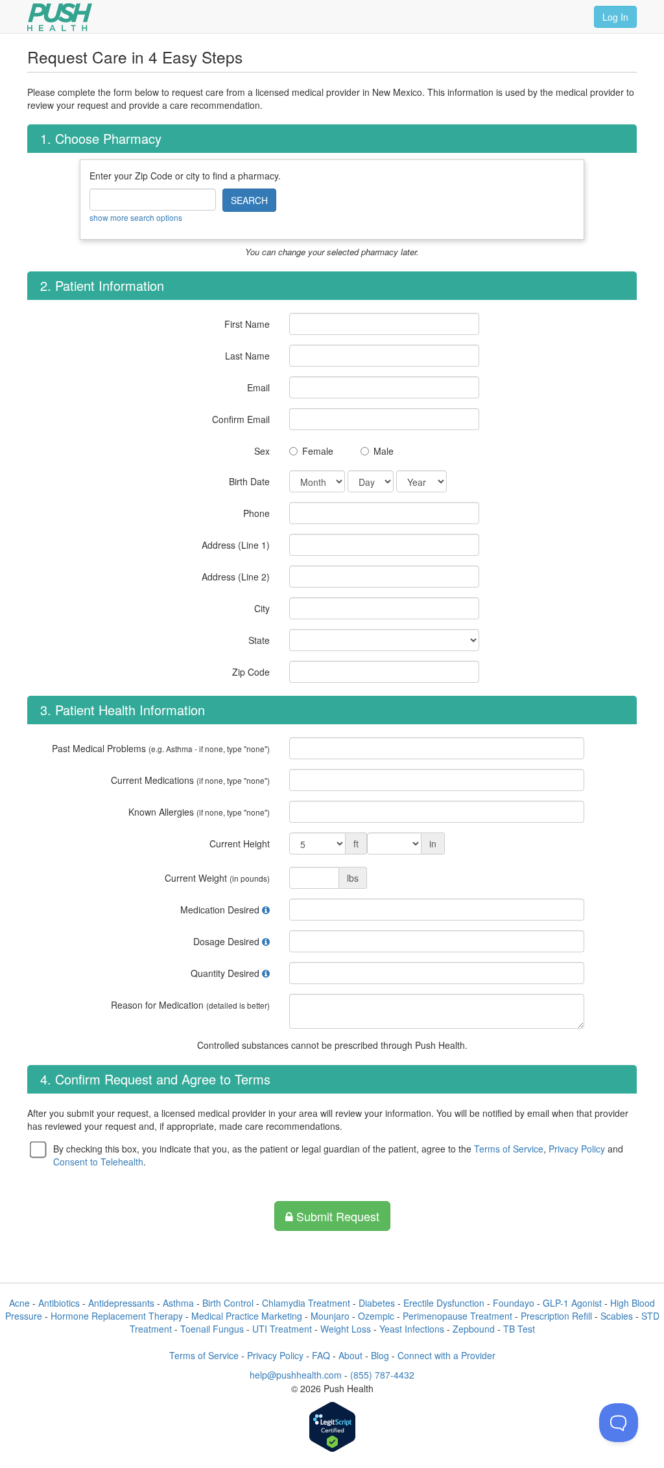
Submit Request (336, 1216)
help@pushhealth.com (296, 1374)
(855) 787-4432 (382, 1374)
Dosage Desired (226, 941)
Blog (380, 1355)
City (262, 608)
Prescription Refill (556, 1315)
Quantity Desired (225, 973)
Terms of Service (508, 1148)
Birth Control (228, 1302)
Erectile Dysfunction (443, 1302)
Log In (615, 16)
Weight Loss (345, 1328)
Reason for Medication (190, 1004)
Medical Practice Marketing (246, 1315)
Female (317, 450)
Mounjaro (330, 1315)
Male (384, 450)
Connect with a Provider (446, 1355)
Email (258, 387)
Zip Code (251, 671)
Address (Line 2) (236, 576)
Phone (256, 513)
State (259, 640)
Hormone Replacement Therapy (117, 1315)
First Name (247, 323)
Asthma (178, 1302)
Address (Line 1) (236, 544)
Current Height (239, 843)
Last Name (247, 355)
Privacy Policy (577, 1148)
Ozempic (376, 1315)
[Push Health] (59, 17)
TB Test (519, 1328)
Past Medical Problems (161, 748)
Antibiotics (59, 1302)
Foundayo (513, 1302)
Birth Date (249, 481)
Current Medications (190, 780)
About (350, 1355)
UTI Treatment (282, 1328)
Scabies (616, 1315)
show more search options (135, 217)
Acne (19, 1302)
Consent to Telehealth (98, 1161)
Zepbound (474, 1328)
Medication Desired (219, 909)
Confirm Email (241, 419)
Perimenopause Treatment (457, 1315)
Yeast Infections (411, 1328)
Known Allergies (199, 811)
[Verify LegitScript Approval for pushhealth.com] (332, 1428)
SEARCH (249, 200)
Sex (262, 450)
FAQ (321, 1355)
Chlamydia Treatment (306, 1302)
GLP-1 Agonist (572, 1302)
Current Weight (217, 877)
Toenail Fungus (212, 1328)
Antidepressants (121, 1302)
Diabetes (377, 1302)
